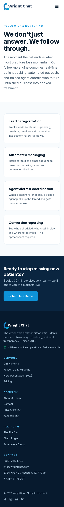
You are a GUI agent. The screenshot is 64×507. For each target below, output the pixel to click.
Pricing (8, 381)
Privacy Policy (12, 409)
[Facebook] (5, 499)
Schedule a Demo (21, 296)
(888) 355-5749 (13, 460)
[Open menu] (56, 6)
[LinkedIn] (16, 499)
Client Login (11, 438)
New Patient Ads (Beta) (18, 375)
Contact (8, 403)
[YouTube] (22, 499)
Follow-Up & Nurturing (17, 369)
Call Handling (11, 363)
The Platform (11, 432)
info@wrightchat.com (16, 466)
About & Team (12, 398)
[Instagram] (10, 499)
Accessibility (11, 415)
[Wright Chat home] (18, 6)
